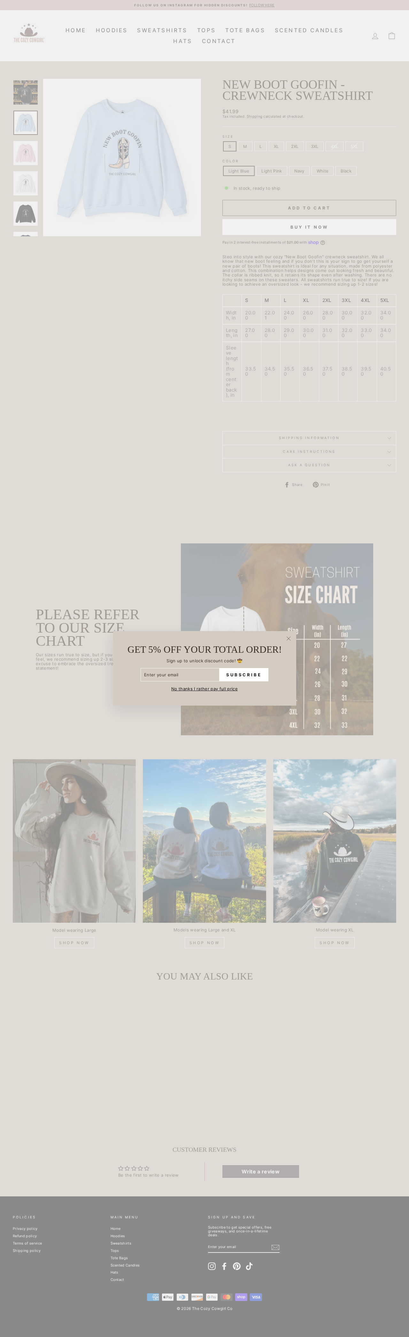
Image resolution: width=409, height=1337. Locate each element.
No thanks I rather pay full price (204, 689)
